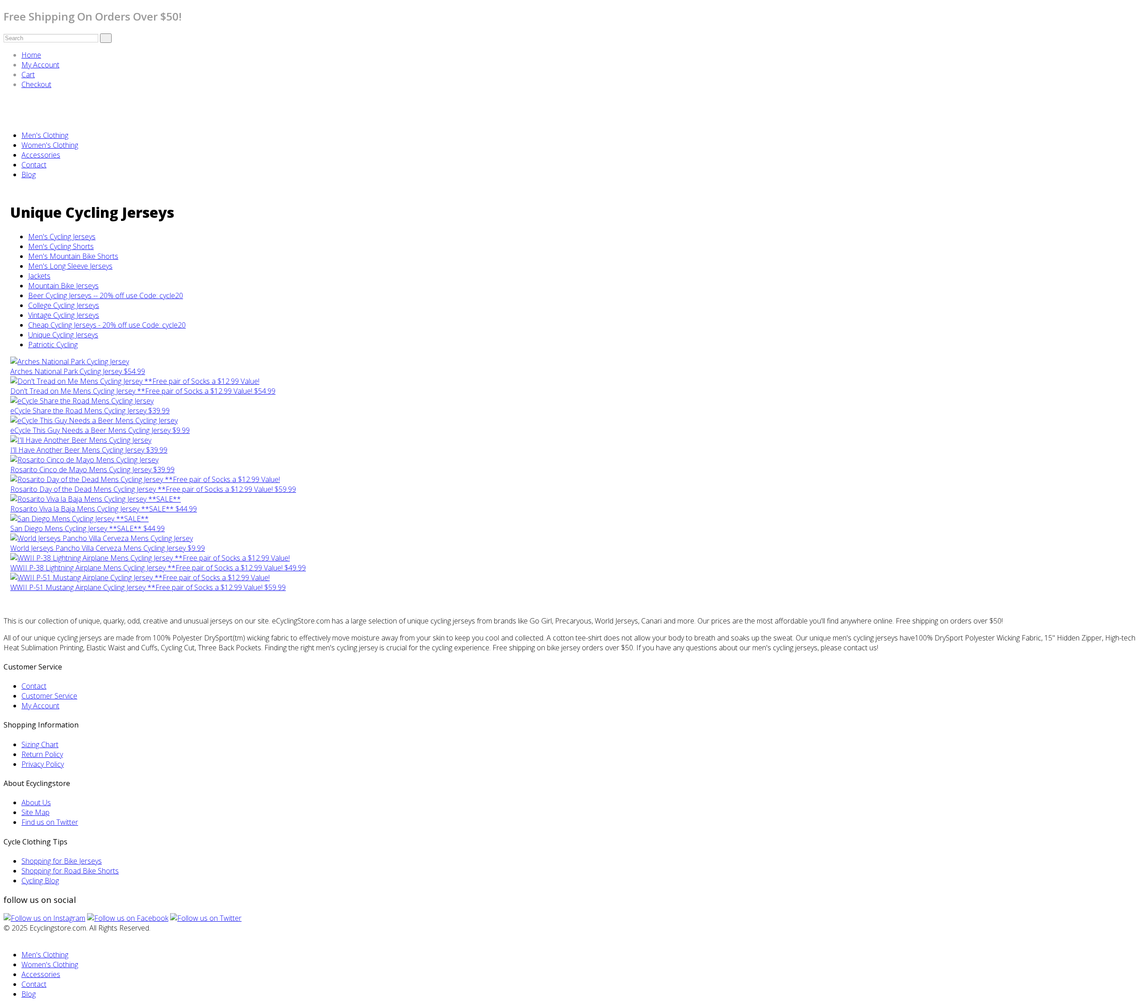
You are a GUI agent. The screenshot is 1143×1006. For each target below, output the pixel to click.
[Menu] (6, 118)
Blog (28, 174)
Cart (28, 74)
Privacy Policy (42, 764)
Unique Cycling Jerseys (63, 335)
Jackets (39, 276)
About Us (36, 802)
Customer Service (49, 696)
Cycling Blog (40, 880)
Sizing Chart (39, 744)
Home (31, 55)
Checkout (36, 84)
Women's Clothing (49, 145)
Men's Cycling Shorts (61, 246)
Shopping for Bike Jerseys (61, 861)
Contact (33, 165)
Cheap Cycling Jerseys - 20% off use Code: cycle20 (107, 325)
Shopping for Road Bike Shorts (70, 871)
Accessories (40, 155)
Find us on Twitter (49, 822)
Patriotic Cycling (53, 344)
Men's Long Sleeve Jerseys (70, 266)
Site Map (35, 812)
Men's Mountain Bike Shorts (73, 256)
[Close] (6, 938)
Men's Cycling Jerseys (62, 236)
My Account (40, 65)
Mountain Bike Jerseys (63, 286)
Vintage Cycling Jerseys (63, 315)
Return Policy (42, 754)
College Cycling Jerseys (63, 305)
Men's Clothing (44, 135)
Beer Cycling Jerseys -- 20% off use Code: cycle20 (105, 295)
